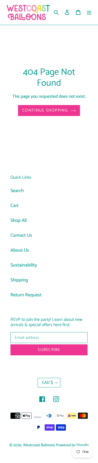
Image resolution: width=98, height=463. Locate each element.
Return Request (26, 295)
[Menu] (89, 12)
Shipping (19, 280)
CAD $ (47, 382)
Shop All (18, 220)
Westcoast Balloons (39, 445)
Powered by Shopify (72, 445)
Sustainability (23, 265)
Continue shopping (45, 110)
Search (17, 191)
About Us (19, 250)
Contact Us (21, 235)
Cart (14, 206)
